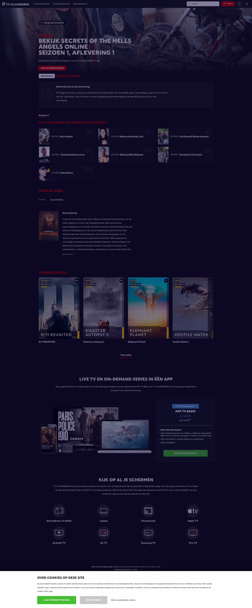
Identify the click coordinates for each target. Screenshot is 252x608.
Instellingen (93, 600)
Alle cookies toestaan (56, 600)
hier (50, 591)
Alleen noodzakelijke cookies (123, 600)
